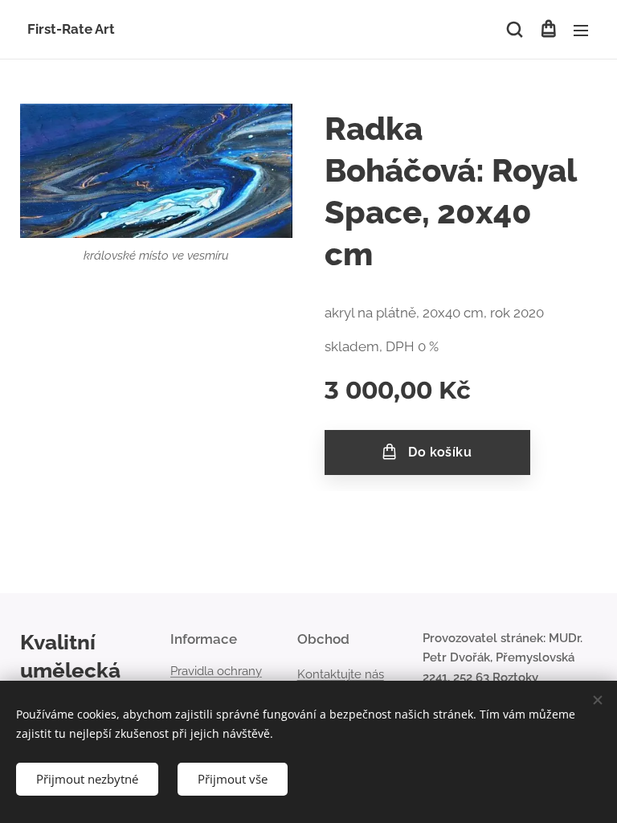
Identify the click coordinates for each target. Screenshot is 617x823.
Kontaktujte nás (340, 674)
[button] (514, 30)
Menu (581, 30)
